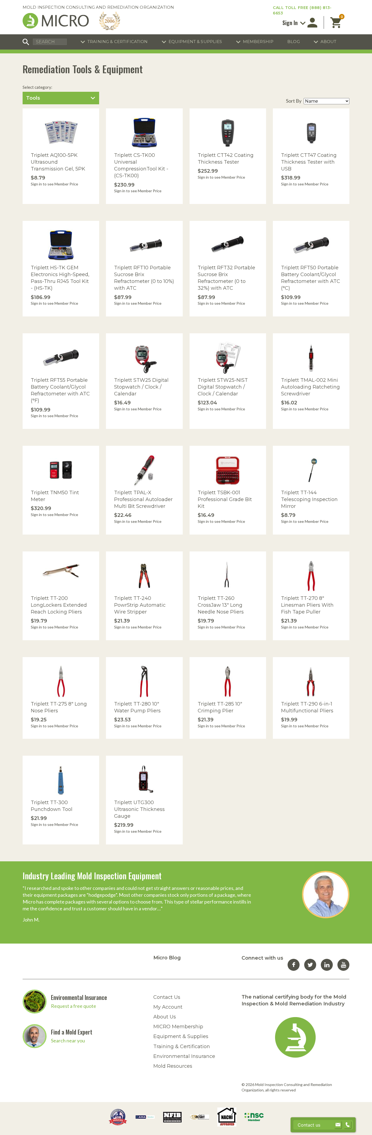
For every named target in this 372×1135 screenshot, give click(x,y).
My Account (167, 1007)
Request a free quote (73, 1006)
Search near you (68, 1041)
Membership (258, 41)
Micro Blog (167, 958)
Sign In (290, 23)
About (329, 41)
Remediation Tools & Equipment (83, 69)
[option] (186, 897)
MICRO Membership (178, 1027)
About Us (164, 1017)
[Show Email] (337, 1125)
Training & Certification (117, 41)
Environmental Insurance (79, 997)
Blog (293, 41)
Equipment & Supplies (195, 41)
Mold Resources (172, 1066)
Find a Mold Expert (71, 1031)
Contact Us (166, 997)
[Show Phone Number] (347, 1125)
